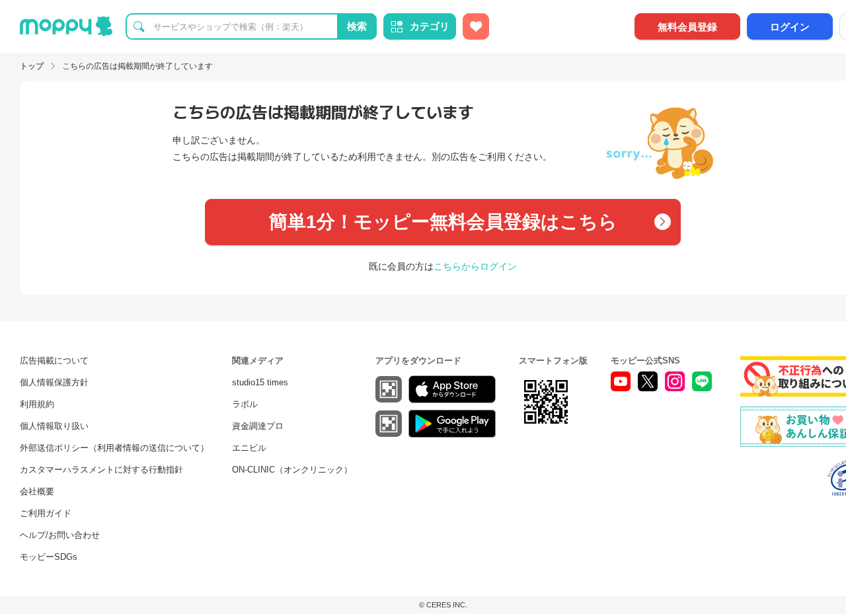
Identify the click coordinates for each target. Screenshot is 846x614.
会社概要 (37, 491)
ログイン (790, 26)
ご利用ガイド (45, 513)
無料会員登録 (687, 26)
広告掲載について (54, 360)
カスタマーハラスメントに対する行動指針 (101, 470)
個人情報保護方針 (54, 382)
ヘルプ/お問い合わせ (60, 535)
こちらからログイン (475, 266)
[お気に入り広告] (476, 26)
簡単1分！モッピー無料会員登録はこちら (443, 221)
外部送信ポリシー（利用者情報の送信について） (114, 448)
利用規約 (37, 404)
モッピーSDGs (48, 557)
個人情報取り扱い (54, 426)
